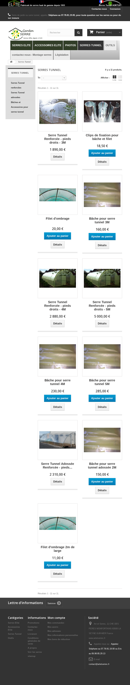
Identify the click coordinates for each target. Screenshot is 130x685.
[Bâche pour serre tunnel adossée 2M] (102, 440)
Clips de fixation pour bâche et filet (102, 137)
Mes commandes (56, 623)
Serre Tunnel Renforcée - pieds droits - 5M (102, 305)
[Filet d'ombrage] (57, 194)
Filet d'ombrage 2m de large (58, 548)
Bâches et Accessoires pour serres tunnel (19, 107)
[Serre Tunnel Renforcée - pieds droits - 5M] (102, 278)
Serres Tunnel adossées (18, 95)
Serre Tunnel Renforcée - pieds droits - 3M (57, 138)
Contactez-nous (99, 9)
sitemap (32, 656)
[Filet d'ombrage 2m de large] (57, 523)
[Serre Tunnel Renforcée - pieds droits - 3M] (57, 111)
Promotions (33, 623)
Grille (114, 80)
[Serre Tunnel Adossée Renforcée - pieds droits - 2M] (57, 440)
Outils (11, 638)
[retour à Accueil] (11, 62)
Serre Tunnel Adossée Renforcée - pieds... (57, 465)
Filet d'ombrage (57, 218)
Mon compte (56, 618)
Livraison (32, 634)
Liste (120, 80)
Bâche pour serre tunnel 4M (58, 382)
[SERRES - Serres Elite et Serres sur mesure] (25, 33)
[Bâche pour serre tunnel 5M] (102, 356)
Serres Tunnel (15, 634)
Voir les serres (35, 652)
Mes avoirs (53, 627)
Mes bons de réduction (59, 639)
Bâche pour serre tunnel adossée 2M (102, 465)
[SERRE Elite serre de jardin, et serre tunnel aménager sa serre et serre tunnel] (65, 3)
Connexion (115, 9)
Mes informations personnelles (63, 635)
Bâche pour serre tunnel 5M (102, 382)
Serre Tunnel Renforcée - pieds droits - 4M (57, 305)
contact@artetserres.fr (99, 664)
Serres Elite (13, 623)
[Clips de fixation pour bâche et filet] (102, 111)
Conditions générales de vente (34, 641)
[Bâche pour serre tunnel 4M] (57, 356)
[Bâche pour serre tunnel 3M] (102, 194)
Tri (39, 77)
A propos (32, 648)
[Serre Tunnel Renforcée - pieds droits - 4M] (57, 278)
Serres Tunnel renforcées (18, 85)
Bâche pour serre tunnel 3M (102, 220)
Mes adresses (54, 631)
